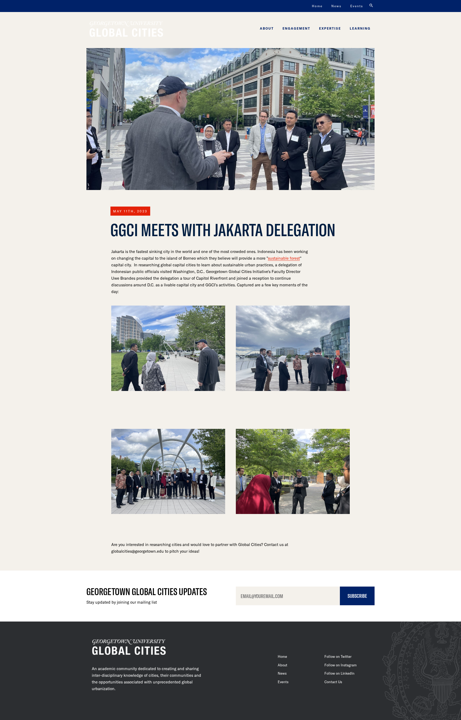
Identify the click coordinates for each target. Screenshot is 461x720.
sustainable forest (284, 258)
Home (317, 6)
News (336, 6)
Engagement (296, 28)
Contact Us (333, 682)
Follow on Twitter (338, 656)
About (267, 28)
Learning (360, 28)
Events (356, 6)
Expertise (330, 28)
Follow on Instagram (340, 665)
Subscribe (357, 595)
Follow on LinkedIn (339, 673)
